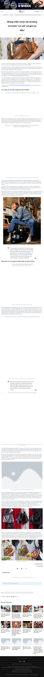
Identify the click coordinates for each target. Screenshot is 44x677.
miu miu (14, 592)
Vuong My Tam (22, 34)
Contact (25, 658)
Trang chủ (5, 14)
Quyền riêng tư (26, 674)
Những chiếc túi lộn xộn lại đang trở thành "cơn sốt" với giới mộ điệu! (28, 14)
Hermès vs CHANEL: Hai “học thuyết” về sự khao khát (5, 631)
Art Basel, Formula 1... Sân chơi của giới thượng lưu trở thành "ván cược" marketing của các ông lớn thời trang (38, 650)
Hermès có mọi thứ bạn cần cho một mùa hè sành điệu (27, 615)
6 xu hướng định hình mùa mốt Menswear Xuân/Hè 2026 (16, 648)
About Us (19, 658)
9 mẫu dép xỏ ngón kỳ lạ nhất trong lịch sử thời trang (5, 615)
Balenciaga (10, 592)
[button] (2, 11)
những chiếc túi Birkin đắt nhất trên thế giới (19, 85)
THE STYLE (12, 14)
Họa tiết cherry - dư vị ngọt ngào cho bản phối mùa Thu (38, 631)
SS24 (32, 592)
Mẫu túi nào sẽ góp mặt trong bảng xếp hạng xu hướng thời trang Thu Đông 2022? (16, 615)
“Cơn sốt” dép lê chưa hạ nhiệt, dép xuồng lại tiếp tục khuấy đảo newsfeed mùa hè (38, 615)
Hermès (5, 592)
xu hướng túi (27, 592)
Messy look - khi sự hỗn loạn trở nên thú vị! (27, 648)
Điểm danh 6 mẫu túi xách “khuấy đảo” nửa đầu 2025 (5, 648)
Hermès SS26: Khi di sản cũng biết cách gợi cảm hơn (27, 631)
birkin (23, 592)
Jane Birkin (19, 592)
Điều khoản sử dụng (34, 674)
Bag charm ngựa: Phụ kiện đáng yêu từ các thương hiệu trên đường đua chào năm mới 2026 (16, 632)
